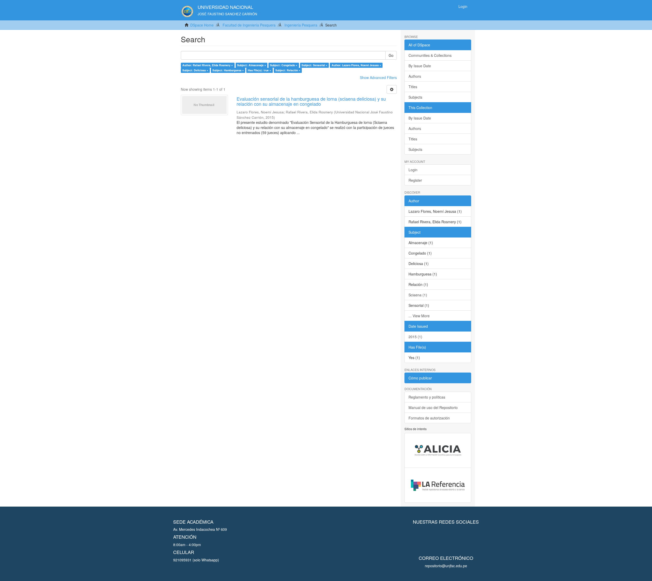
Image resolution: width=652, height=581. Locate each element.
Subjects (415, 97)
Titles (413, 86)
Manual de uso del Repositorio (433, 407)
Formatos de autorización (429, 417)
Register (415, 180)
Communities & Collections (430, 55)
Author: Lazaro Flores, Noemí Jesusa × (356, 65)
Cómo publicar (420, 377)
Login (413, 169)
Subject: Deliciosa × (195, 70)
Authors (415, 76)
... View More (419, 315)
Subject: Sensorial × (314, 65)
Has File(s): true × (259, 70)
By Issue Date (420, 65)
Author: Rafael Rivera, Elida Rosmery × (207, 65)
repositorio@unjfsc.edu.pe (446, 565)
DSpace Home (202, 25)
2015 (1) (415, 336)
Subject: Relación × (287, 70)
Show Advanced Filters (378, 77)
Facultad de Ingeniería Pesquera (249, 25)
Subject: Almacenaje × (251, 65)
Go (391, 55)
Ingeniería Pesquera (300, 25)
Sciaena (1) (418, 294)
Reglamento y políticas (427, 397)
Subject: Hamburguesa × (228, 70)
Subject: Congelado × (283, 65)
